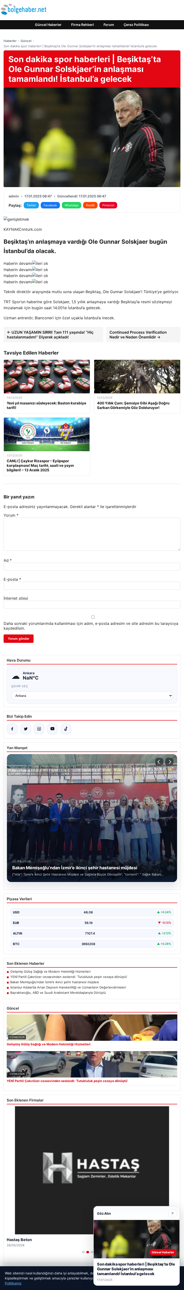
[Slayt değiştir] (83, 1252)
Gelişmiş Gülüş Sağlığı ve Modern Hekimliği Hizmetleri (50, 971)
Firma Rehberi (82, 25)
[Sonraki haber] (169, 762)
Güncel (26, 41)
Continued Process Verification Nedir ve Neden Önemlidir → (138, 334)
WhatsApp (71, 205)
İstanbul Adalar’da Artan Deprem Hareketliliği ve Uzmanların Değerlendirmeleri (68, 987)
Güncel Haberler (48, 25)
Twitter (31, 205)
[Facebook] (12, 728)
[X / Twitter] (25, 728)
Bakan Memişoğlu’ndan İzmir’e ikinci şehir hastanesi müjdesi (54, 982)
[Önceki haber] (159, 762)
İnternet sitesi (16, 598)
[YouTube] (52, 728)
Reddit (90, 205)
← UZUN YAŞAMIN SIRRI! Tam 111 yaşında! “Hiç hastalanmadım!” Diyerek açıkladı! (50, 334)
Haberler (10, 41)
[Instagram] (39, 728)
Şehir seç (19, 686)
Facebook (50, 205)
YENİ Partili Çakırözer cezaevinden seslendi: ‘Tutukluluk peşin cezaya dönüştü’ (68, 977)
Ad (8, 560)
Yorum (11, 515)
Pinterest (108, 205)
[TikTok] (65, 728)
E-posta (12, 579)
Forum (109, 25)
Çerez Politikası (136, 25)
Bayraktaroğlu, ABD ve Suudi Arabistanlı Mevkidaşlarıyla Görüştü (58, 992)
